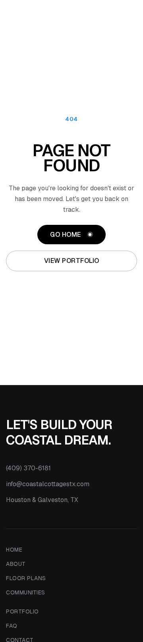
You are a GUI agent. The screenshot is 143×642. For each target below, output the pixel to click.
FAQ (11, 625)
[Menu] (130, 16)
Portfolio (22, 611)
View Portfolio (71, 261)
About (16, 563)
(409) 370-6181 (28, 468)
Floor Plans (26, 578)
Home (14, 549)
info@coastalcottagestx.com (47, 484)
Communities (25, 592)
